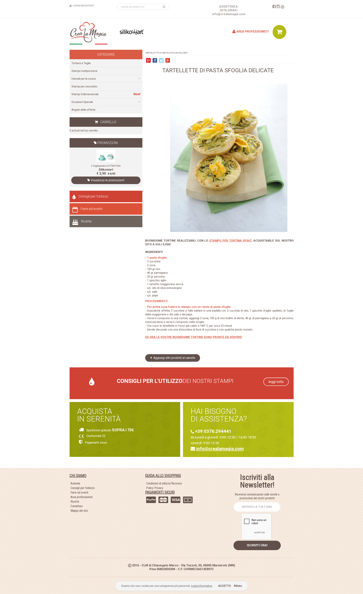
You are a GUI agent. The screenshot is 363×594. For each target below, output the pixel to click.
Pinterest (148, 60)
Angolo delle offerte (83, 109)
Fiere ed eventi (91, 209)
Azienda (75, 483)
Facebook (155, 60)
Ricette (86, 221)
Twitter (161, 60)
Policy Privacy (154, 488)
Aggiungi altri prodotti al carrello (174, 358)
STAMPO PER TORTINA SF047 (230, 240)
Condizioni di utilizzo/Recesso (164, 483)
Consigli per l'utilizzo (93, 196)
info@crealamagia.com (228, 14)
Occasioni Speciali (82, 101)
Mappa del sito (79, 510)
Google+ (167, 60)
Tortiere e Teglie (81, 63)
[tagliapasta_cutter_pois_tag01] (105, 155)
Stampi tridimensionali (84, 94)
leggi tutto (276, 382)
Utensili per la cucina (83, 78)
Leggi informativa (201, 585)
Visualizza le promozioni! (107, 180)
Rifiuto (238, 585)
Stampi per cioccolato (84, 86)
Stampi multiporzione (84, 70)
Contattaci (77, 506)
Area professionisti (252, 31)
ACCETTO (224, 585)
